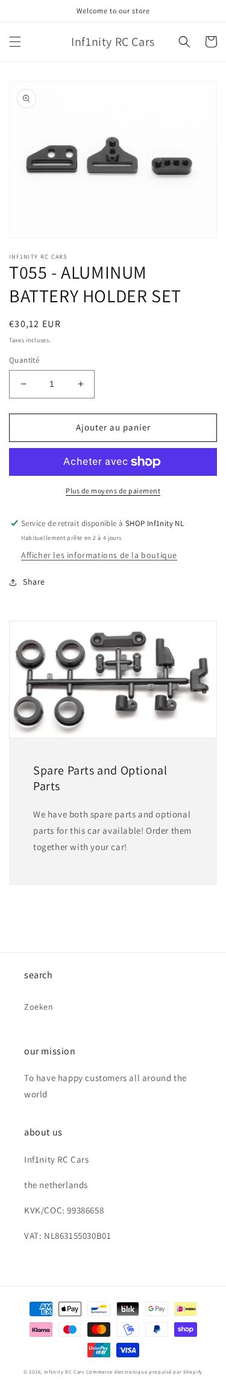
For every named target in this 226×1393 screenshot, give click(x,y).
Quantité (24, 360)
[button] (15, 41)
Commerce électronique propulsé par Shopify (144, 1371)
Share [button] (34, 581)
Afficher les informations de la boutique (99, 555)
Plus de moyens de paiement (113, 490)
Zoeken (39, 1006)
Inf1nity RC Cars (64, 1371)
